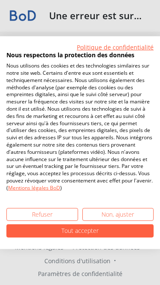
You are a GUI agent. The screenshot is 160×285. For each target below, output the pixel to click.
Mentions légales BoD (34, 187)
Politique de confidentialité (115, 47)
